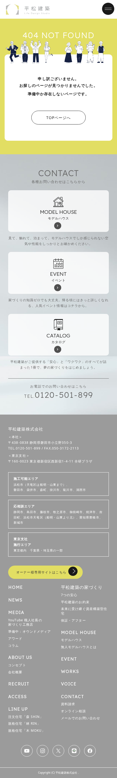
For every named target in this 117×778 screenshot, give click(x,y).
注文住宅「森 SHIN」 (25, 716)
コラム (13, 645)
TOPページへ (58, 117)
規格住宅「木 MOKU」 (26, 730)
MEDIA (16, 612)
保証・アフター (73, 620)
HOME (15, 587)
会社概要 (15, 672)
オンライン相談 (73, 711)
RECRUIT (18, 684)
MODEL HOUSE (79, 632)
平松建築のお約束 (75, 602)
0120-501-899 (58, 395)
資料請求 (68, 704)
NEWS (15, 600)
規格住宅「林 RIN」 (24, 723)
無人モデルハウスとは (79, 647)
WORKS (70, 671)
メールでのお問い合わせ (80, 718)
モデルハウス (71, 640)
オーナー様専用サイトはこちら (41, 572)
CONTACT (72, 696)
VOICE (68, 684)
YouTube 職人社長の (25, 622)
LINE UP (18, 709)
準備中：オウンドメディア (29, 631)
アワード (15, 638)
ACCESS (17, 696)
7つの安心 (69, 595)
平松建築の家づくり (82, 587)
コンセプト (17, 665)
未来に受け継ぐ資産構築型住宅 (84, 611)
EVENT (69, 659)
